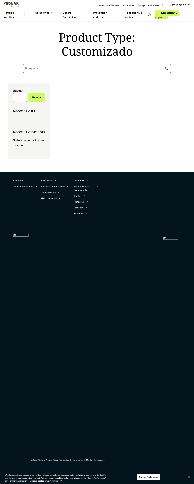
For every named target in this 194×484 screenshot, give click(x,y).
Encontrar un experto (167, 15)
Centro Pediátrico (69, 15)
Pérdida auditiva (9, 15)
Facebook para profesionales (81, 188)
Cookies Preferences (148, 477)
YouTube (78, 213)
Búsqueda (31, 68)
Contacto (128, 5)
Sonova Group (48, 192)
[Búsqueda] (149, 15)
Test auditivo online (133, 15)
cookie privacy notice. (48, 481)
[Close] (189, 477)
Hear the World (49, 198)
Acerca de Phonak (109, 5)
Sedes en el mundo (23, 186)
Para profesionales (148, 5)
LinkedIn (78, 207)
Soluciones (42, 12)
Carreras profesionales (53, 186)
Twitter (77, 196)
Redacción (46, 180)
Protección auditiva (100, 15)
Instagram (79, 201)
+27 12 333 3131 (180, 5)
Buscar (18, 90)
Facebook (79, 180)
